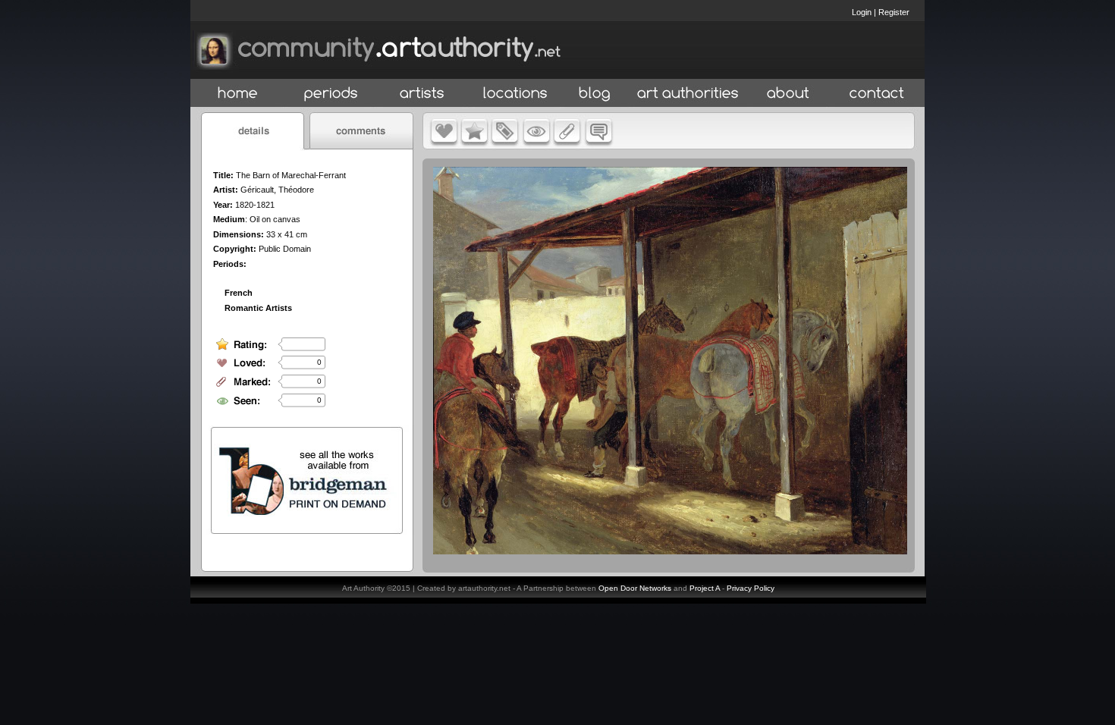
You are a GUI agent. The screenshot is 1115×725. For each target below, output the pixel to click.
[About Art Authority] (788, 93)
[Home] (237, 93)
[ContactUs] (877, 93)
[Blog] (595, 93)
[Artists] (423, 93)
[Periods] (331, 93)
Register (893, 12)
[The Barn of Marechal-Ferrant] (670, 551)
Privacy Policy (750, 588)
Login (862, 12)
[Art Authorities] (688, 93)
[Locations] (515, 93)
